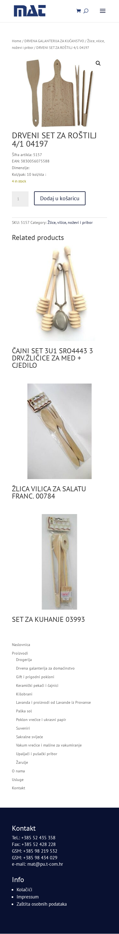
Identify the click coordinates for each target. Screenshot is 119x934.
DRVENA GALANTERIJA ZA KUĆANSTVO (54, 41)
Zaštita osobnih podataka (42, 904)
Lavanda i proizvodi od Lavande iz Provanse (53, 702)
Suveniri (23, 728)
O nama (18, 770)
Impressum (28, 897)
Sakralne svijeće (29, 736)
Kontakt (18, 787)
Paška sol (24, 710)
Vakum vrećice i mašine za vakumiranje (49, 745)
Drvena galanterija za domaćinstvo (45, 668)
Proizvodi (20, 653)
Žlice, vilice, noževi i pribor (70, 222)
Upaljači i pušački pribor (36, 753)
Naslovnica (21, 644)
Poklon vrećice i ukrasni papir (41, 719)
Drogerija (24, 659)
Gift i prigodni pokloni (35, 676)
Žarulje (22, 762)
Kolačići (24, 890)
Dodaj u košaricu (59, 198)
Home (16, 41)
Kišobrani (24, 694)
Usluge (18, 779)
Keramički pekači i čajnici (37, 685)
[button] (98, 63)
